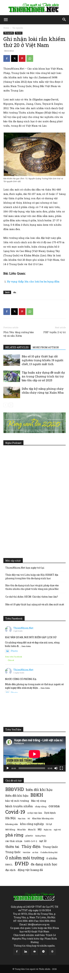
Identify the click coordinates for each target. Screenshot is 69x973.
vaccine (26, 852)
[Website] (52, 951)
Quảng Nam (40, 835)
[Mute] (56, 768)
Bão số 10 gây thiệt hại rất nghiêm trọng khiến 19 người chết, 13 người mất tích (42, 360)
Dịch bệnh (50, 812)
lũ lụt (49, 824)
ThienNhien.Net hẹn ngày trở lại (24, 567)
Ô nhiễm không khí (48, 852)
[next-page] (11, 405)
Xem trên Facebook (13, 656)
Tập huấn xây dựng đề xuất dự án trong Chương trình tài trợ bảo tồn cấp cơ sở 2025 (43, 376)
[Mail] (34, 951)
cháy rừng (40, 806)
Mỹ (40, 829)
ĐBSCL (9, 864)
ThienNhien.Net (23, 628)
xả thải (35, 852)
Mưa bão (21, 829)
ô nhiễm (51, 858)
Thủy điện (31, 846)
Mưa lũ (32, 829)
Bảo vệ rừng (38, 800)
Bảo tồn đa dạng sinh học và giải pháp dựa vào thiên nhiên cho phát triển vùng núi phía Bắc (32, 587)
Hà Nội (10, 818)
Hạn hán (21, 818)
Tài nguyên (17, 27)
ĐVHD (22, 863)
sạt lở (42, 841)
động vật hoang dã (30, 870)
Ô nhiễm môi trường (24, 857)
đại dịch (10, 870)
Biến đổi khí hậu (16, 795)
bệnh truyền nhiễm (19, 806)
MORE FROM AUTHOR (46, 347)
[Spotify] (43, 951)
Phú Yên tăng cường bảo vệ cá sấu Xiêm (18, 333)
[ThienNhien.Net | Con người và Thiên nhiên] (34, 8)
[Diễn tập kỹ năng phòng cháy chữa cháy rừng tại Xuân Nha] (11, 392)
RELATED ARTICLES (17, 347)
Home (6, 27)
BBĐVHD (14, 789)
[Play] (7, 768)
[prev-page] (5, 405)
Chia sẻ (11, 660)
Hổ (29, 818)
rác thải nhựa (13, 841)
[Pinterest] (22, 58)
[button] (5, 19)
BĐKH (36, 795)
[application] (34, 754)
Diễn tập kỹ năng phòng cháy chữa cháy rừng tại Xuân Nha (43, 390)
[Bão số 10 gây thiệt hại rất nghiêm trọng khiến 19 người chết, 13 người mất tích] (11, 360)
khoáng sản (11, 824)
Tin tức (18, 33)
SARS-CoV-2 (30, 841)
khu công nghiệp (32, 824)
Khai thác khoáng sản (43, 818)
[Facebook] (6, 58)
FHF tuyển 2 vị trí (54, 332)
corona (54, 806)
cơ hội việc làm (34, 812)
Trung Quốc (50, 847)
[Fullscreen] (61, 768)
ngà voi (57, 829)
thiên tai (12, 846)
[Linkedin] (25, 951)
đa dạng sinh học (44, 864)
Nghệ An (48, 829)
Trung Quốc (13, 852)
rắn (14, 292)
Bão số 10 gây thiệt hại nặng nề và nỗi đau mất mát (34, 604)
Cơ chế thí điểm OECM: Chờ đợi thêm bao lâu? (31, 596)
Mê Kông (10, 829)
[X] (14, 58)
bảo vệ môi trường (17, 800)
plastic (29, 835)
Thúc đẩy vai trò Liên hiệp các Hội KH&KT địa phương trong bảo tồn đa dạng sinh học (31, 576)
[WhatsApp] (29, 58)
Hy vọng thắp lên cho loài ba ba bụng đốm (33, 281)
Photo (14, 650)
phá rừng (14, 835)
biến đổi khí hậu (39, 789)
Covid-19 (15, 812)
